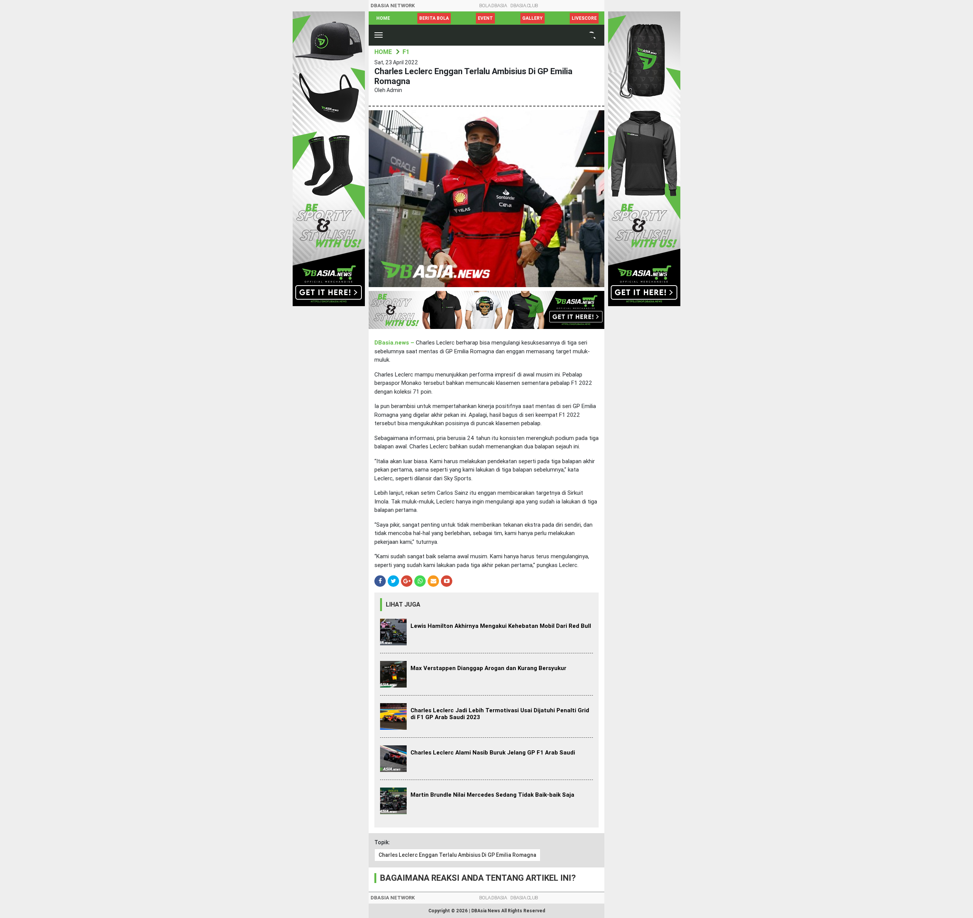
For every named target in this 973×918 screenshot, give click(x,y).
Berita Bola (434, 18)
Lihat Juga (403, 604)
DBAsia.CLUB (524, 5)
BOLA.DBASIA (493, 5)
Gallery (532, 18)
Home (383, 18)
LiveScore (584, 18)
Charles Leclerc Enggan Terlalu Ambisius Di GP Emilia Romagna (457, 855)
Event (485, 18)
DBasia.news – (395, 342)
